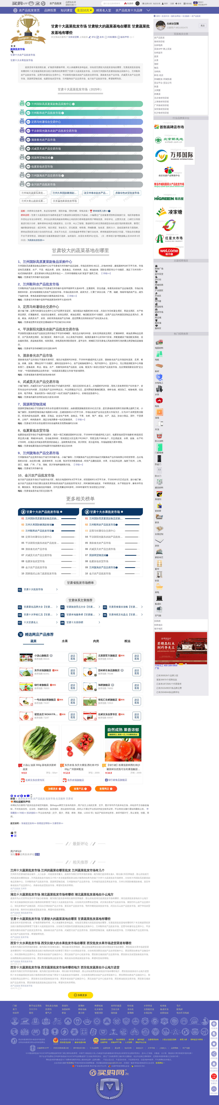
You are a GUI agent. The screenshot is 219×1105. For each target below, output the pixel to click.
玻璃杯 (81, 1005)
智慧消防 (99, 1013)
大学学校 (151, 1048)
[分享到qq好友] (21, 795)
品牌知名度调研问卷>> (71, 3)
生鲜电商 (158, 45)
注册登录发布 (153, 1039)
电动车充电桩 (183, 1013)
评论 (93, 37)
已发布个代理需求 (168, 684)
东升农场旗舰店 (42, 670)
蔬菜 (156, 56)
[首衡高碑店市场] (169, 126)
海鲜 (156, 64)
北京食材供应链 (161, 98)
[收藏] (25, 795)
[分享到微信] (11, 795)
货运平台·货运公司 (163, 83)
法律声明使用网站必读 (120, 1066)
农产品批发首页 (29, 10)
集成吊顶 (164, 1009)
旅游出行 (139, 1048)
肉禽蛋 (157, 94)
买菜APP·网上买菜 (162, 49)
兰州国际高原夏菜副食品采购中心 (47, 262)
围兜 (31, 1013)
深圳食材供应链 (161, 109)
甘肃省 (69, 798)
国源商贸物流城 (34, 404)
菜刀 (15, 1009)
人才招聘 (128, 1042)
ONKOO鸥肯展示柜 (61, 1048)
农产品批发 (39, 798)
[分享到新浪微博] (18, 795)
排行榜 (131, 1039)
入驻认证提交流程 (169, 1039)
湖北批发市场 (26, 913)
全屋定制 (148, 1013)
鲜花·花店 (158, 75)
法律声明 (103, 1042)
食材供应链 (159, 41)
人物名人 (163, 1048)
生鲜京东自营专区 (107, 714)
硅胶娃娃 (164, 1013)
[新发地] (169, 140)
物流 (156, 68)
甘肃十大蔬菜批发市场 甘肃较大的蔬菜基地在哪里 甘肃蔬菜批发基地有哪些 (60, 918)
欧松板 (130, 1005)
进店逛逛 (72, 657)
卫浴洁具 (115, 1009)
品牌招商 (106, 1048)
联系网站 (160, 1063)
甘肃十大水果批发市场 (21, 60)
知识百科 (128, 1048)
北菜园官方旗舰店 (107, 655)
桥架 (64, 1013)
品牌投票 (50, 10)
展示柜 (81, 1013)
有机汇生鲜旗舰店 (107, 699)
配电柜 (180, 1009)
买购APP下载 (116, 1042)
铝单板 (163, 1005)
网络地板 (82, 1009)
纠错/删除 (112, 37)
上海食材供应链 (161, 101)
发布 (179, 4)
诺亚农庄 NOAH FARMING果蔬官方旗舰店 (46, 714)
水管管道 (148, 1005)
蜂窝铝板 (99, 1005)
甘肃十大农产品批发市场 (22, 55)
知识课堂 (67, 10)
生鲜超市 (158, 52)
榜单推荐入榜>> (100, 211)
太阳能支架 (149, 1009)
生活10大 (83, 10)
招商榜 (157, 621)
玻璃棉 (130, 1013)
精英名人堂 (103, 10)
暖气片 (48, 1013)
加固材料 (66, 1009)
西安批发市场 (26, 961)
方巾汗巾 (33, 1009)
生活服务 (60, 798)
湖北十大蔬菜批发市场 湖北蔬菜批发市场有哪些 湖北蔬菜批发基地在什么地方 (62, 894)
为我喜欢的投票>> (35, 240)
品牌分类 (148, 4)
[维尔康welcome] (169, 252)
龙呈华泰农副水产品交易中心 (99, 193)
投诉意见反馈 (65, 1042)
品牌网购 (174, 1048)
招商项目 (158, 625)
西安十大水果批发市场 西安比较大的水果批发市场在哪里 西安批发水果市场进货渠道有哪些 (70, 943)
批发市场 (50, 798)
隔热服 (114, 1013)
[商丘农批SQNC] (169, 225)
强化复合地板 (51, 1005)
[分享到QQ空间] (15, 795)
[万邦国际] (174, 155)
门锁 (15, 1005)
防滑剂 (48, 1009)
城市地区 (158, 628)
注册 (172, 4)
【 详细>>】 (106, 273)
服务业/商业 (176, 16)
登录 (166, 4)
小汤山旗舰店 (41, 655)
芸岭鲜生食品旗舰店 (109, 670)
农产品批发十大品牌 (129, 10)
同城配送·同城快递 (163, 79)
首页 (158, 16)
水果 (156, 60)
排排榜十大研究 (106, 1039)
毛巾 (179, 1005)
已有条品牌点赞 (169, 688)
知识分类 (156, 4)
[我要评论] (28, 795)
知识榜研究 (120, 1039)
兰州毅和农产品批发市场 (41, 284)
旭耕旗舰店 (104, 685)
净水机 (130, 1009)
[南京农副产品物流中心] (169, 171)
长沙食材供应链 (161, 113)
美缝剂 (65, 1005)
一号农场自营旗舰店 (45, 699)
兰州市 (24, 888)
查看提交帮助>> (44, 823)
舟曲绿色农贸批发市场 (127, 193)
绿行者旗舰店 (41, 685)
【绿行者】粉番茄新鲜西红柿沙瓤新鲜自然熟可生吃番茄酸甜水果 (123, 769)
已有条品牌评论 (167, 692)
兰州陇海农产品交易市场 (41, 453)
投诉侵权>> (32, 813)
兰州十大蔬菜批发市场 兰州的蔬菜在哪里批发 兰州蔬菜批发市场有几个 (57, 870)
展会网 (117, 1048)
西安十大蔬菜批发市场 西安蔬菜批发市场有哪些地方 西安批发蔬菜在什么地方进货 (64, 967)
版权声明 (124, 37)
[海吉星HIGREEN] (169, 198)
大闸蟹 (157, 90)
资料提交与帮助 (196, 1039)
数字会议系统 (35, 1005)
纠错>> (23, 813)
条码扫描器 (116, 1005)
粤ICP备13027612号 (98, 1066)
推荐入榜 (183, 1039)
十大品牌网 (94, 1048)
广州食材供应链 (161, 105)
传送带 (16, 1013)
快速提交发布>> (28, 823)
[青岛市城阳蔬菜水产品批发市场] (169, 184)
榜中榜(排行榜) (79, 1048)
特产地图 (186, 1048)
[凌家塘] (169, 211)
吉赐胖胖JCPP (43, 1048)
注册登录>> (57, 823)
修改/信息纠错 (80, 1042)
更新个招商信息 (166, 679)
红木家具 (99, 1009)
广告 (157, 668)
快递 (156, 86)
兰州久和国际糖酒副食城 (66, 193)
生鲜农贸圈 (73, 37)
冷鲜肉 (157, 71)
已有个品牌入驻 (167, 675)
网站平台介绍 (141, 1042)
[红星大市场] (169, 238)
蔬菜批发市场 (17, 49)
